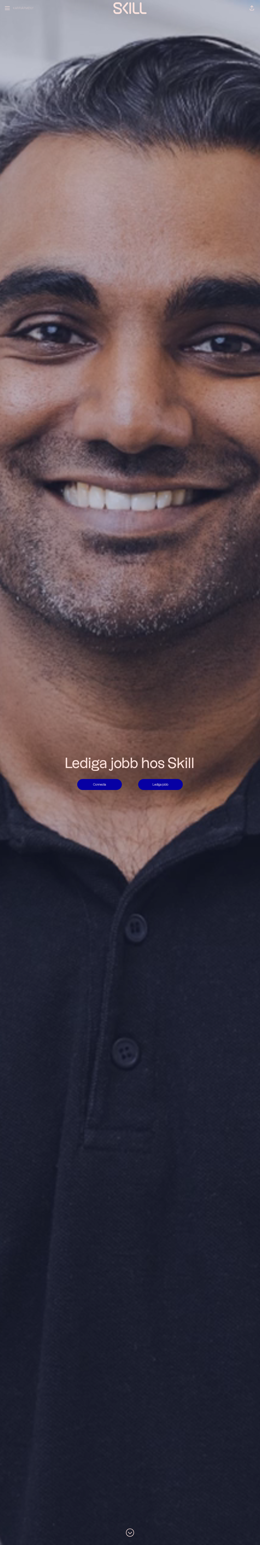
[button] (252, 8)
